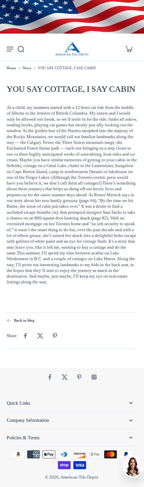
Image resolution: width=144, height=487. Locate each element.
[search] (20, 48)
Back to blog (24, 320)
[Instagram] (94, 377)
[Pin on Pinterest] (55, 335)
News (27, 68)
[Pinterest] (79, 377)
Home (11, 68)
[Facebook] (50, 377)
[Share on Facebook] (25, 335)
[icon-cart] (128, 48)
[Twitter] (64, 377)
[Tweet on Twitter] (40, 335)
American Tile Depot (79, 477)
